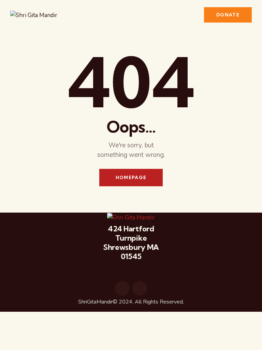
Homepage (131, 177)
